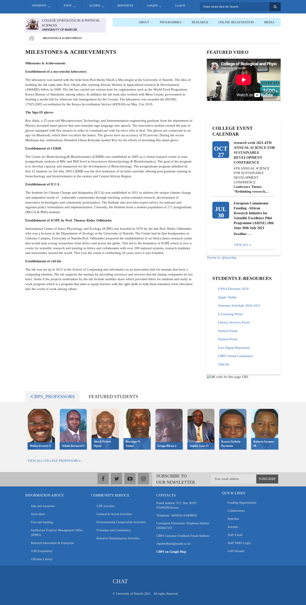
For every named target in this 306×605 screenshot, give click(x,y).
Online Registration (236, 22)
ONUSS (223, 364)
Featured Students (113, 396)
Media (269, 22)
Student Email (227, 331)
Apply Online (227, 297)
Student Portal (227, 339)
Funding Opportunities (242, 502)
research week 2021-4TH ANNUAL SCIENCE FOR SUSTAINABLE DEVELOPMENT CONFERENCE (254, 152)
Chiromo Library (42, 559)
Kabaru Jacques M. (263, 443)
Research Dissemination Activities (118, 538)
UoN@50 (152, 5)
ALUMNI (94, 5)
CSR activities (105, 506)
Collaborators (236, 510)
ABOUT (144, 22)
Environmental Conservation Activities (121, 522)
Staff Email (235, 535)
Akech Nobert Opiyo (102, 443)
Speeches (233, 518)
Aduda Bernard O (73, 445)
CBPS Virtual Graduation (235, 356)
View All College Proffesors (53, 460)
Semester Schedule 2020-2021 (239, 305)
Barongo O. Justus (133, 443)
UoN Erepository (42, 551)
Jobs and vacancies (42, 506)
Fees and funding (42, 522)
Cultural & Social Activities (114, 514)
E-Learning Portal (230, 314)
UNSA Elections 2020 (233, 289)
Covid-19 (180, 5)
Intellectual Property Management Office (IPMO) (57, 533)
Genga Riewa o (167, 445)
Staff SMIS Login (239, 543)
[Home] (32, 23)
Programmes (170, 22)
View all (241, 245)
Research (200, 22)
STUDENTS (39, 5)
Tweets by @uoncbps (222, 257)
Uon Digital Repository (234, 347)
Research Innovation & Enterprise (52, 543)
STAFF (68, 5)
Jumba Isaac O (199, 445)
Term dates (38, 514)
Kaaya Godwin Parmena (230, 443)
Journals (233, 527)
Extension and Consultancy (114, 530)
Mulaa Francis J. (40, 445)
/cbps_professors (52, 396)
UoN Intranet (236, 551)
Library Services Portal (234, 322)
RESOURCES (125, 5)
